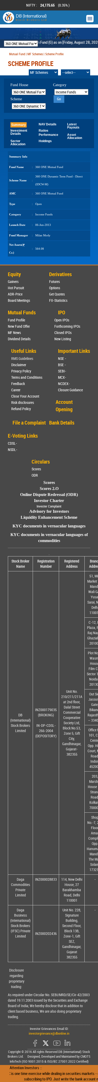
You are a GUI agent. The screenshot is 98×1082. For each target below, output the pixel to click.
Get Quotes (57, 294)
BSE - (62, 364)
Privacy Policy (21, 371)
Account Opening (64, 405)
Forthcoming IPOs (67, 326)
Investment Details (18, 132)
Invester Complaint (49, 506)
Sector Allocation (17, 142)
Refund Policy (21, 408)
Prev (11, 5)
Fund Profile (16, 319)
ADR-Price (15, 294)
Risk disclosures (22, 402)
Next (87, 5)
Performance (48, 135)
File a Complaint (29, 422)
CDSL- (12, 443)
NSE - (62, 358)
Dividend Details (19, 338)
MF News (14, 332)
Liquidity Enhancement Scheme (49, 517)
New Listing (62, 338)
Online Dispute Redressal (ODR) (49, 494)
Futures (54, 281)
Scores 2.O (49, 488)
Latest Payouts (73, 125)
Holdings (45, 141)
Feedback (18, 383)
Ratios (43, 130)
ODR (35, 475)
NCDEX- (64, 383)
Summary (18, 125)
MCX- (62, 377)
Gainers (13, 281)
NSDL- (12, 449)
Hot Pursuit (16, 287)
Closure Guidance (70, 389)
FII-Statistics (58, 300)
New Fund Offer (19, 326)
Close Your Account (25, 396)
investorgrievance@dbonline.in (49, 1033)
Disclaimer (18, 364)
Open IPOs (61, 319)
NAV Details (47, 124)
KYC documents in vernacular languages (49, 526)
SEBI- (62, 371)
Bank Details (61, 422)
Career (15, 389)
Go (59, 98)
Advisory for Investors (49, 511)
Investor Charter (49, 500)
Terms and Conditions (26, 377)
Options (54, 287)
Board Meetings (19, 300)
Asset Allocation (74, 136)
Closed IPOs (63, 332)
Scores (36, 468)
